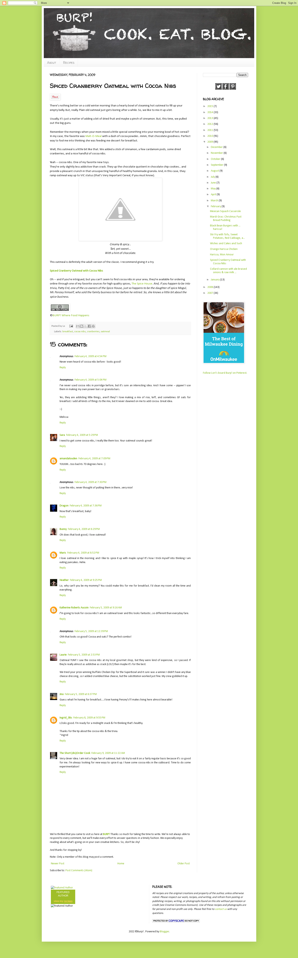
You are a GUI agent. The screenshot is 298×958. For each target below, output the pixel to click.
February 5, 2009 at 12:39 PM (91, 631)
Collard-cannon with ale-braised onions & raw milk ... (228, 270)
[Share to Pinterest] (93, 326)
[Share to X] (86, 326)
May (213, 188)
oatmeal (105, 331)
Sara (62, 435)
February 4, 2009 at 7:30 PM (90, 482)
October (216, 159)
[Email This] (78, 326)
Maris (63, 552)
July (213, 176)
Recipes (68, 62)
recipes (68, 901)
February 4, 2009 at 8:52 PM (83, 552)
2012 (210, 124)
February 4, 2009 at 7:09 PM (94, 458)
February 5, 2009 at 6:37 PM (81, 694)
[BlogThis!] (82, 326)
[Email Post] (71, 326)
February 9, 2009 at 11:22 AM (108, 753)
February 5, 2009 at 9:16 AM (106, 607)
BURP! (106, 834)
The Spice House (142, 283)
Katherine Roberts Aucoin (74, 607)
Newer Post (57, 863)
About (51, 62)
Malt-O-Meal (93, 136)
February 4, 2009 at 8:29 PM (84, 529)
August (215, 170)
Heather (64, 580)
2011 (210, 130)
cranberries (93, 331)
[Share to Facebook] (89, 326)
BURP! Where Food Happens (71, 315)
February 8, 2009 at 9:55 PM (89, 717)
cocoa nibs (80, 331)
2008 (210, 287)
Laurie (63, 654)
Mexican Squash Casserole (225, 211)
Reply (63, 367)
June (214, 182)
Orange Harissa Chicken (224, 249)
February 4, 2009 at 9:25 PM (86, 580)
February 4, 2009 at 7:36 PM (86, 505)
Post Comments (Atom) (78, 870)
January (215, 279)
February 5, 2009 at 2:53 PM (84, 654)
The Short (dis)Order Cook (75, 753)
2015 (210, 106)
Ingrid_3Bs (66, 717)
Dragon (64, 505)
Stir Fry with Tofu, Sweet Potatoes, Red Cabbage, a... (227, 236)
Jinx (62, 694)
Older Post (183, 863)
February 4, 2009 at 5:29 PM (82, 435)
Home (120, 863)
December (217, 147)
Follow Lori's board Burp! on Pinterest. (225, 373)
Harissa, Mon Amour (222, 254)
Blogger (164, 931)
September (217, 165)
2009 (210, 141)
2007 (210, 293)
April (214, 194)
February (216, 206)
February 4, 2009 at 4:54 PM (90, 356)
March (215, 200)
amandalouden (68, 458)
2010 (210, 136)
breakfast (67, 331)
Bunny (63, 529)
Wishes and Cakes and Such (226, 243)
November (217, 153)
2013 (210, 118)
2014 (210, 112)
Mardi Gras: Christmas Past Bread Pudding (225, 218)
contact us (221, 909)
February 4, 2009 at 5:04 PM (90, 379)
